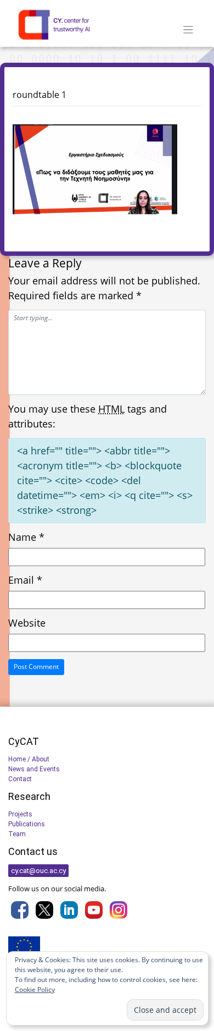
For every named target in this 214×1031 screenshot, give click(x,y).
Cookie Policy (35, 989)
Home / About (28, 759)
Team (17, 834)
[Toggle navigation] (188, 30)
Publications (26, 824)
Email (25, 579)
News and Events (34, 769)
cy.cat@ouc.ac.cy (38, 871)
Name (26, 537)
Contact (20, 779)
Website (27, 622)
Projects (20, 814)
